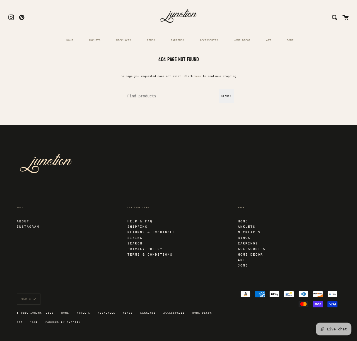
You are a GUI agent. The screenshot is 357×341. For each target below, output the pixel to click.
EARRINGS (177, 40)
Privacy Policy (145, 249)
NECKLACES (123, 40)
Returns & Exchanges (151, 232)
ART (268, 40)
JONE (290, 40)
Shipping (137, 226)
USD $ (26, 299)
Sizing (135, 237)
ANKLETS (94, 40)
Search (226, 96)
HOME (69, 40)
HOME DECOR (242, 40)
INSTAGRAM (28, 226)
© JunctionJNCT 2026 (35, 313)
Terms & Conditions (150, 254)
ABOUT (23, 221)
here (197, 76)
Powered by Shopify (63, 322)
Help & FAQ (140, 221)
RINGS (151, 40)
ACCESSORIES (209, 40)
